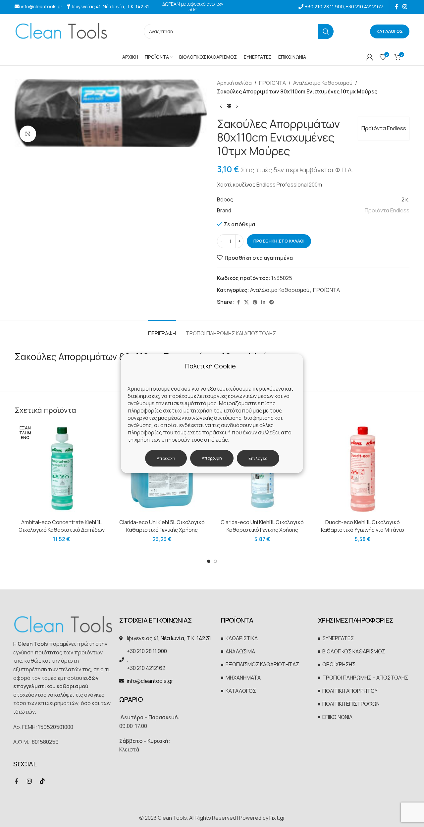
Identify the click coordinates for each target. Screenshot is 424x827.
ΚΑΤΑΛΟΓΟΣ (390, 31)
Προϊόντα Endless (383, 128)
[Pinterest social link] (255, 302)
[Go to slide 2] (215, 561)
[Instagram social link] (404, 7)
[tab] (162, 330)
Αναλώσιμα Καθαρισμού (322, 82)
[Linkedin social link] (263, 302)
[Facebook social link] (396, 7)
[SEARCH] (326, 31)
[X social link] (246, 302)
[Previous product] (221, 106)
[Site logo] (61, 30)
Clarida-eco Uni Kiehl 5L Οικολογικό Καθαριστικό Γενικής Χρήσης (162, 526)
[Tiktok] (42, 781)
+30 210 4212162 (364, 6)
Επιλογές (258, 458)
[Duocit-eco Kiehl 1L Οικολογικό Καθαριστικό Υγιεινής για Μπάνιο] (362, 469)
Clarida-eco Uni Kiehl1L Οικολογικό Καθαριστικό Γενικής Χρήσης (262, 526)
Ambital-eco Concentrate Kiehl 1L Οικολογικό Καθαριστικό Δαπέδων (62, 526)
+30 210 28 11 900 (324, 6)
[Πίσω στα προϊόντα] (229, 106)
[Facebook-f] (16, 781)
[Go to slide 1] (208, 561)
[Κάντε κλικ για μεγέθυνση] (28, 134)
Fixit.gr (277, 817)
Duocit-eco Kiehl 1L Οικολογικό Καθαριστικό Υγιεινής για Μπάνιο (362, 526)
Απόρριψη (212, 458)
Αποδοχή (166, 458)
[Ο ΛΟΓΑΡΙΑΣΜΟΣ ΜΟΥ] (369, 57)
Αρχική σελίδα (234, 82)
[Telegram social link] (271, 302)
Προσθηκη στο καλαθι (278, 241)
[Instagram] (29, 781)
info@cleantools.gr (41, 6)
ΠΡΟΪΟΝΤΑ (272, 82)
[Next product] (237, 106)
